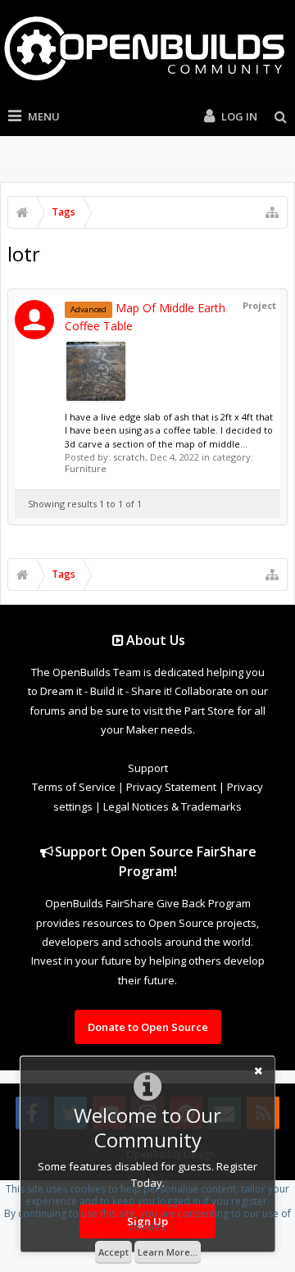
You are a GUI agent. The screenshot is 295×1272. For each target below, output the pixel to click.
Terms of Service (74, 786)
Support (148, 768)
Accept (113, 1252)
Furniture (86, 468)
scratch (129, 457)
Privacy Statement (171, 786)
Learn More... (167, 1252)
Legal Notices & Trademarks (172, 806)
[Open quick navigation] (272, 212)
